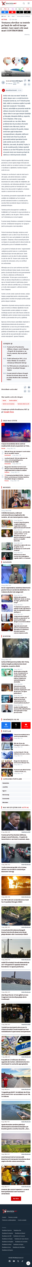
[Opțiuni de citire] (28, 1263)
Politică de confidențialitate (9, 1220)
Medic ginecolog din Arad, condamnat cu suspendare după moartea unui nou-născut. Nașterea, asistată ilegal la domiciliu (21, 676)
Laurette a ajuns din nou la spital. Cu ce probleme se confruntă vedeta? (22, 547)
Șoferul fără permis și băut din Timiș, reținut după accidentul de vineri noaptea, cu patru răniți (15, 664)
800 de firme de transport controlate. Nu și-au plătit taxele (17, 452)
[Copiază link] (25, 80)
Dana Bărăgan (17, 81)
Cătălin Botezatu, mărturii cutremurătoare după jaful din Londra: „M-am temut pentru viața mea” (14, 516)
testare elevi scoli (23, 404)
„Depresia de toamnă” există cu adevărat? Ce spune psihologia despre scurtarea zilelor (22, 619)
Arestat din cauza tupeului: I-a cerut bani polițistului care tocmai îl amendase (15, 1191)
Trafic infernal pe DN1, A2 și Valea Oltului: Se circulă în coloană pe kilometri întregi (17, 361)
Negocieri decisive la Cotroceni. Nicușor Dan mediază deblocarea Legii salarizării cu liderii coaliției (16, 468)
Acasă (4, 16)
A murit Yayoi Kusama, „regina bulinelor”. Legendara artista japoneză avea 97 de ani (22, 525)
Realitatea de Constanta (21, 1241)
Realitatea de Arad (6, 1244)
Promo (7, 481)
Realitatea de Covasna (19, 1236)
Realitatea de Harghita (7, 1241)
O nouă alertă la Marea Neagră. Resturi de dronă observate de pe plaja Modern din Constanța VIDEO (17, 376)
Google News (9, 412)
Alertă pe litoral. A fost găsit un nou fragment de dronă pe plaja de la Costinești (14, 997)
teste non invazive (8, 404)
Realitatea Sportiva (7, 1230)
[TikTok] (27, 12)
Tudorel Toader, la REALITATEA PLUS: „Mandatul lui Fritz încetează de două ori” (22, 700)
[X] (19, 12)
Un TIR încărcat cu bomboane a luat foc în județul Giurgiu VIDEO (18, 368)
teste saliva (13, 400)
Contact (4, 1217)
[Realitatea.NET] (9, 3)
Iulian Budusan (26, 864)
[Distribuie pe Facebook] (29, 80)
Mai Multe (16, 1198)
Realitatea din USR (6, 1236)
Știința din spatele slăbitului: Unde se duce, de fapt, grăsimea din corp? (22, 599)
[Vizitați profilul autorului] (3, 82)
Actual (13, 16)
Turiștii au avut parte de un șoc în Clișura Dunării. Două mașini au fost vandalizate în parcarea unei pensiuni (15, 1029)
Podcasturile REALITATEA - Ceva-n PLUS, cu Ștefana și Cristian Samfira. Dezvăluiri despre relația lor (17, 477)
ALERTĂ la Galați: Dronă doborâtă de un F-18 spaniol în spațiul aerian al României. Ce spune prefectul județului (15, 966)
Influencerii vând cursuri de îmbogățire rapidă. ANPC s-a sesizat (22, 556)
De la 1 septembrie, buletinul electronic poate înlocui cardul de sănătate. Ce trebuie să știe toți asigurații (15, 590)
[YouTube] (12, 12)
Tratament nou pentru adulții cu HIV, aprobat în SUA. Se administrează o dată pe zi (22, 609)
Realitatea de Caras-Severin (22, 1239)
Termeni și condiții (12, 1217)
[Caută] (24, 3)
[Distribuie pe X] (29, 84)
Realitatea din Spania (7, 1250)
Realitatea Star (17, 1230)
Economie (8, 455)
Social (3, 448)
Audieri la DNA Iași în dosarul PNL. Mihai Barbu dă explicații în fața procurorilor (22, 709)
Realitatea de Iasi (6, 1247)
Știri (9, 16)
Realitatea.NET (26, 832)
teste (4, 400)
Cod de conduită (22, 1220)
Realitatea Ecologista (7, 1233)
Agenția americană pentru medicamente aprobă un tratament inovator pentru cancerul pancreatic (21, 629)
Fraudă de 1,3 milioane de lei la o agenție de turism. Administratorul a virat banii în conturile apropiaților (15, 1062)
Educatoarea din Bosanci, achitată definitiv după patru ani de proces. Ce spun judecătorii (22, 689)
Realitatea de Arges (18, 1244)
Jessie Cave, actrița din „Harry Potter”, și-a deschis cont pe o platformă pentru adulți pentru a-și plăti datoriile (22, 536)
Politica (7, 472)
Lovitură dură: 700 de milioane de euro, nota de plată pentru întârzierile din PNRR (16, 460)
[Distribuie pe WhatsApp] (25, 84)
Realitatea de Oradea (7, 1239)
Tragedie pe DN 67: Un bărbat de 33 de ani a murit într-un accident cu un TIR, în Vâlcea (15, 1094)
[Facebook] (4, 12)
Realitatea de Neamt (20, 1233)
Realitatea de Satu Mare (19, 1247)
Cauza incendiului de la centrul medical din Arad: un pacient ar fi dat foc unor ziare (15, 446)
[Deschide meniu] (29, 3)
